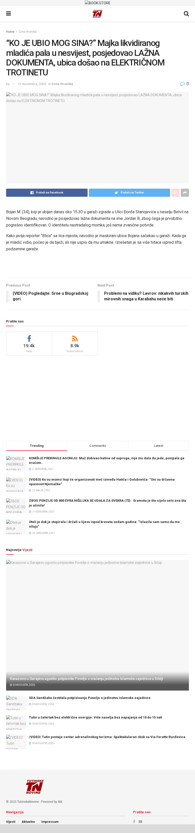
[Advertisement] (97, 397)
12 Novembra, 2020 (32, 84)
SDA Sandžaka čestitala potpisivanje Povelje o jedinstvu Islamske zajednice (90, 698)
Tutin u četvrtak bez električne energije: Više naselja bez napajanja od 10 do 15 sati (95, 717)
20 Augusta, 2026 (23, 684)
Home (10, 32)
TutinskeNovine (28, 802)
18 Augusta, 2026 (42, 723)
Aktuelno (28, 822)
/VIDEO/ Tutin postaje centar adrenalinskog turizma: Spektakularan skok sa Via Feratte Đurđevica (107, 737)
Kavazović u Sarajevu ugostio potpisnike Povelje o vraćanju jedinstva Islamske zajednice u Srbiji (86, 679)
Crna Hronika (28, 32)
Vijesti (10, 822)
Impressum (49, 822)
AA (60, 802)
